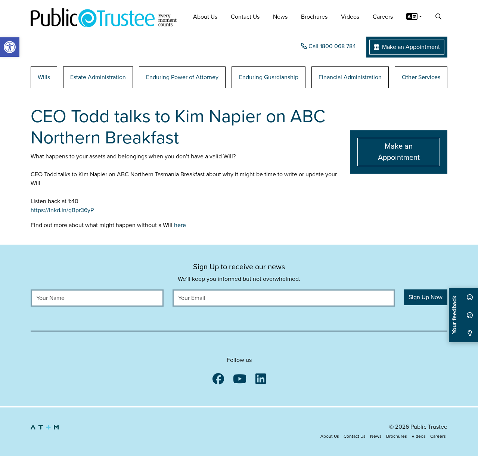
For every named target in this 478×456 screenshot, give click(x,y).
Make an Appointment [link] (410, 47)
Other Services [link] (421, 77)
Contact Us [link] (245, 17)
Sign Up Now (426, 297)
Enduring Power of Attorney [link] (182, 77)
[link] (9, 47)
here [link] (180, 225)
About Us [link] (205, 17)
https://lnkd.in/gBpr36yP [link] (62, 210)
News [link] (280, 17)
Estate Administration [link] (98, 77)
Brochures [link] (314, 17)
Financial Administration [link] (350, 77)
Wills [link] (44, 77)
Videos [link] (350, 17)
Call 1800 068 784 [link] (331, 46)
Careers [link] (383, 17)
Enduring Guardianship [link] (268, 77)
